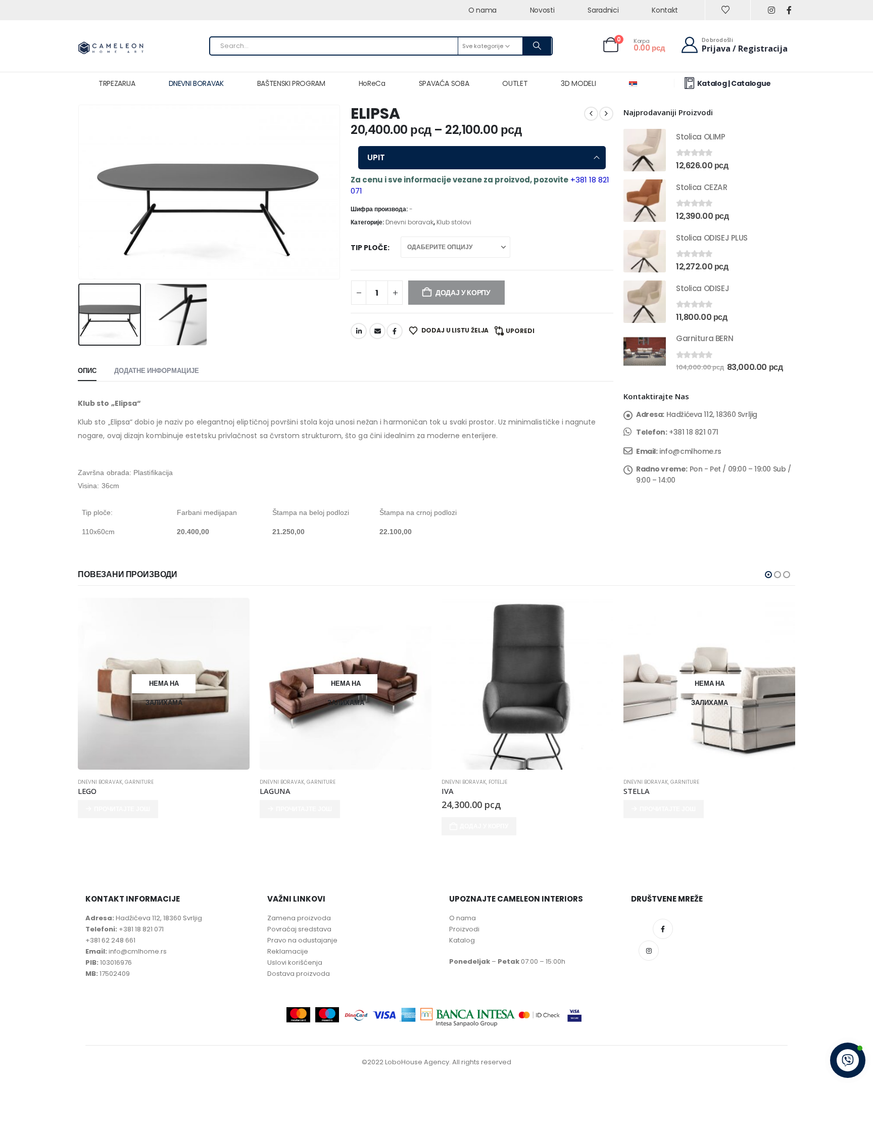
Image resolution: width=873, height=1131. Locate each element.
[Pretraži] (537, 46)
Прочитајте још (122, 809)
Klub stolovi (454, 222)
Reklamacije (287, 951)
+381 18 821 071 (693, 432)
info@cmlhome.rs (690, 451)
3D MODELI (578, 83)
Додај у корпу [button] (484, 826)
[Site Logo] (111, 48)
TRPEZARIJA (117, 83)
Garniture (139, 782)
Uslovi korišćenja (294, 962)
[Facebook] (789, 10)
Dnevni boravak (409, 222)
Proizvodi (464, 929)
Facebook (394, 331)
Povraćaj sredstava (299, 929)
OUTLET (514, 83)
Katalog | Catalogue (734, 83)
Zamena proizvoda (299, 918)
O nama (462, 918)
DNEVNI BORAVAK (196, 83)
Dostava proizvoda (298, 973)
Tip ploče (369, 248)
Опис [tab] (87, 370)
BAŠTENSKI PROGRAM (291, 83)
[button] (80, 192)
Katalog (462, 940)
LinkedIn (359, 331)
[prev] (591, 114)
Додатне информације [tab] (156, 370)
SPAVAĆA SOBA (444, 83)
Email (377, 331)
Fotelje (498, 782)
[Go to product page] (644, 150)
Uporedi (520, 330)
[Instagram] (771, 10)
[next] (606, 114)
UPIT (376, 157)
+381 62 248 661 (110, 940)
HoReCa (372, 83)
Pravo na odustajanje (302, 940)
